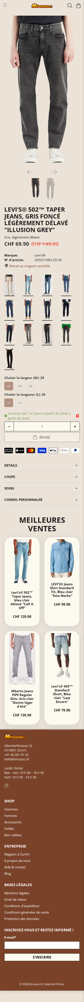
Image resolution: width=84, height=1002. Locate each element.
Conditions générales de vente (26, 912)
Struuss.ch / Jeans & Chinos (46, 984)
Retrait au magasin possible (29, 266)
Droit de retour (15, 899)
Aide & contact (15, 867)
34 (19, 386)
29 (8, 386)
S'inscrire (42, 957)
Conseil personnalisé (23, 499)
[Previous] (30, 172)
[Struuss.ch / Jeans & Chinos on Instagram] (6, 786)
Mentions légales (16, 893)
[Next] (54, 172)
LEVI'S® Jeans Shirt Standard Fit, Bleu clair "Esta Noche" (62, 590)
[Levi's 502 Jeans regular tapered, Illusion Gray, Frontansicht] (42, 90)
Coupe (9, 477)
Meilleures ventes (42, 524)
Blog (7, 873)
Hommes (11, 809)
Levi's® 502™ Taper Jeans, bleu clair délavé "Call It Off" (22, 600)
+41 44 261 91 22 (16, 755)
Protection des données (21, 919)
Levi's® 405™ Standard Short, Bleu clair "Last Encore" (62, 694)
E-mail (10, 937)
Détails (10, 465)
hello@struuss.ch (16, 759)
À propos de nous (17, 860)
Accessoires (12, 822)
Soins (9, 488)
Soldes (9, 828)
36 (30, 386)
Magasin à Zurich (17, 854)
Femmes (10, 815)
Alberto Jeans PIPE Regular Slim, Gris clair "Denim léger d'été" (22, 698)
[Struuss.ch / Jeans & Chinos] (42, 5)
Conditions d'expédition (21, 906)
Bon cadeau (13, 835)
